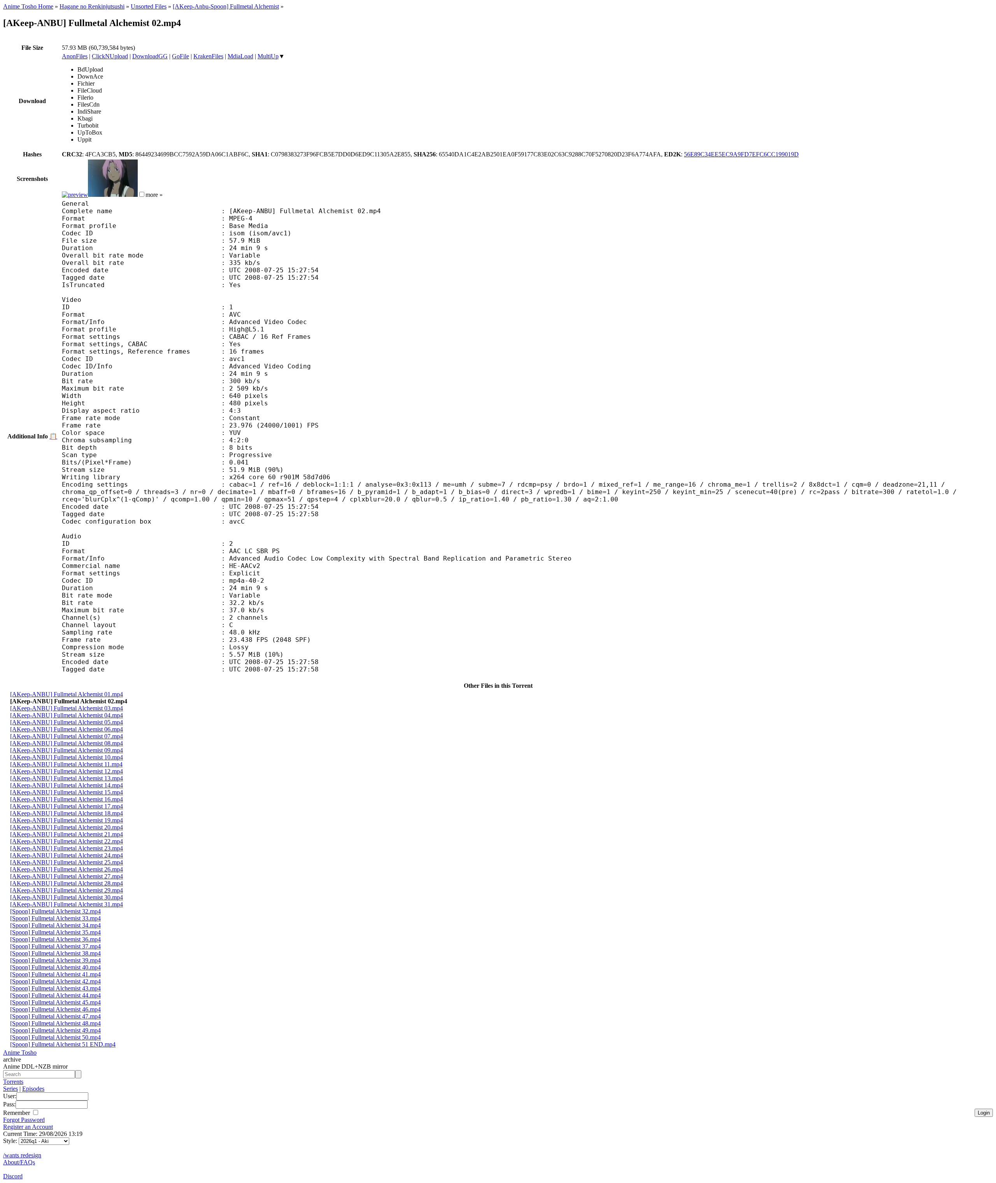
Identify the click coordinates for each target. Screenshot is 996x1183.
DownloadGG (150, 56)
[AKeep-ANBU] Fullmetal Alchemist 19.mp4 (66, 820)
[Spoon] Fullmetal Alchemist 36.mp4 (55, 939)
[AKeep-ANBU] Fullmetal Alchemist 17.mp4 (66, 806)
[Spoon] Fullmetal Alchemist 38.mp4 (55, 953)
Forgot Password (24, 1119)
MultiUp (268, 56)
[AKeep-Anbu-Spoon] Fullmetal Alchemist (226, 6)
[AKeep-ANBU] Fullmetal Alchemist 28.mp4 (66, 883)
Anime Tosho (20, 1052)
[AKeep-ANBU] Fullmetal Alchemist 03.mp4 (66, 708)
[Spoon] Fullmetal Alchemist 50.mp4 (55, 1037)
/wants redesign (22, 1155)
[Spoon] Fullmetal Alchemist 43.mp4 (55, 988)
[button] (141, 194)
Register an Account (28, 1126)
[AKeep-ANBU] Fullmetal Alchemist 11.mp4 (66, 764)
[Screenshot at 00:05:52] (113, 194)
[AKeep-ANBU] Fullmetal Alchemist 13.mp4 (66, 778)
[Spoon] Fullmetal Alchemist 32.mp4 (55, 911)
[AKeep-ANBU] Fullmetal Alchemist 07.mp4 (66, 736)
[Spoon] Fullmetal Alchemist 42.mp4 (55, 981)
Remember (17, 1112)
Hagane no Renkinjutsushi (92, 6)
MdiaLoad (240, 56)
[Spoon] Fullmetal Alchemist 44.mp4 (55, 995)
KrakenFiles (208, 56)
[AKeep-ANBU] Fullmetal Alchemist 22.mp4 (66, 841)
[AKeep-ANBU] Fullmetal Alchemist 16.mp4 (66, 799)
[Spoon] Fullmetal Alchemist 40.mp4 (55, 967)
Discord (13, 1176)
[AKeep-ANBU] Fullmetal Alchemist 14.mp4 (66, 785)
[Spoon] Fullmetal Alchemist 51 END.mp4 (63, 1044)
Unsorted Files (149, 6)
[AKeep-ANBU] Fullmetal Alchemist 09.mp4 (66, 750)
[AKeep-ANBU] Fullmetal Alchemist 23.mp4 (66, 848)
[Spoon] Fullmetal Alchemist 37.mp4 (55, 946)
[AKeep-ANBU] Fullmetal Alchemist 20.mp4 (66, 827)
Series (10, 1088)
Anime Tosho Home (28, 6)
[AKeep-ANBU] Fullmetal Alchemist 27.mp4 (66, 876)
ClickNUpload (110, 56)
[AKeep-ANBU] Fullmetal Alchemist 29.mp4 (66, 890)
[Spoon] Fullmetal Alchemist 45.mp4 (55, 1002)
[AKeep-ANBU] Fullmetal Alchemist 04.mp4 (66, 715)
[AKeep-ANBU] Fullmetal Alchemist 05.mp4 (66, 722)
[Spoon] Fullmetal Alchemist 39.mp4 (55, 960)
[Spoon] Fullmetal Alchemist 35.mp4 (55, 932)
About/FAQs (19, 1162)
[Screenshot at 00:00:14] (75, 194)
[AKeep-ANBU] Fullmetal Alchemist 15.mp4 (66, 792)
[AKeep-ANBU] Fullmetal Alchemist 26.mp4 (66, 869)
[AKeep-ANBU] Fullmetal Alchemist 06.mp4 (66, 729)
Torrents (13, 1081)
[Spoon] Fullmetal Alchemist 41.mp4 (55, 974)
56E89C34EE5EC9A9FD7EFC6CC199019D (741, 154)
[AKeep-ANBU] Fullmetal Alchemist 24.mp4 (66, 855)
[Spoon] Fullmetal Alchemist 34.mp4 (55, 925)
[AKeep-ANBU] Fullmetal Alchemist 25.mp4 (66, 862)
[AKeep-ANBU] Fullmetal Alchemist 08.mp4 (66, 743)
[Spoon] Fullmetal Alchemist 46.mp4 (55, 1009)
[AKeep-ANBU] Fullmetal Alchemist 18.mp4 (66, 813)
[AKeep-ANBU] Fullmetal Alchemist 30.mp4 (66, 897)
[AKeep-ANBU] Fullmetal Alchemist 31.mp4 (66, 904)
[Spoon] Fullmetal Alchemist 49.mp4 (55, 1030)
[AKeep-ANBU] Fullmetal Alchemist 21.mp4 (66, 834)
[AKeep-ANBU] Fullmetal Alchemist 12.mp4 (66, 771)
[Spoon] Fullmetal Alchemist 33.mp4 (55, 918)
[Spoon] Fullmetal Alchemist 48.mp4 (55, 1023)
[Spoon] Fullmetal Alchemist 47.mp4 (55, 1016)
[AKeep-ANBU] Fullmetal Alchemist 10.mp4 (66, 757)
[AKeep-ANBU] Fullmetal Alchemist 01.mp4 (66, 694)
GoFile (180, 56)
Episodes (33, 1088)
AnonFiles (75, 56)
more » (154, 194)
